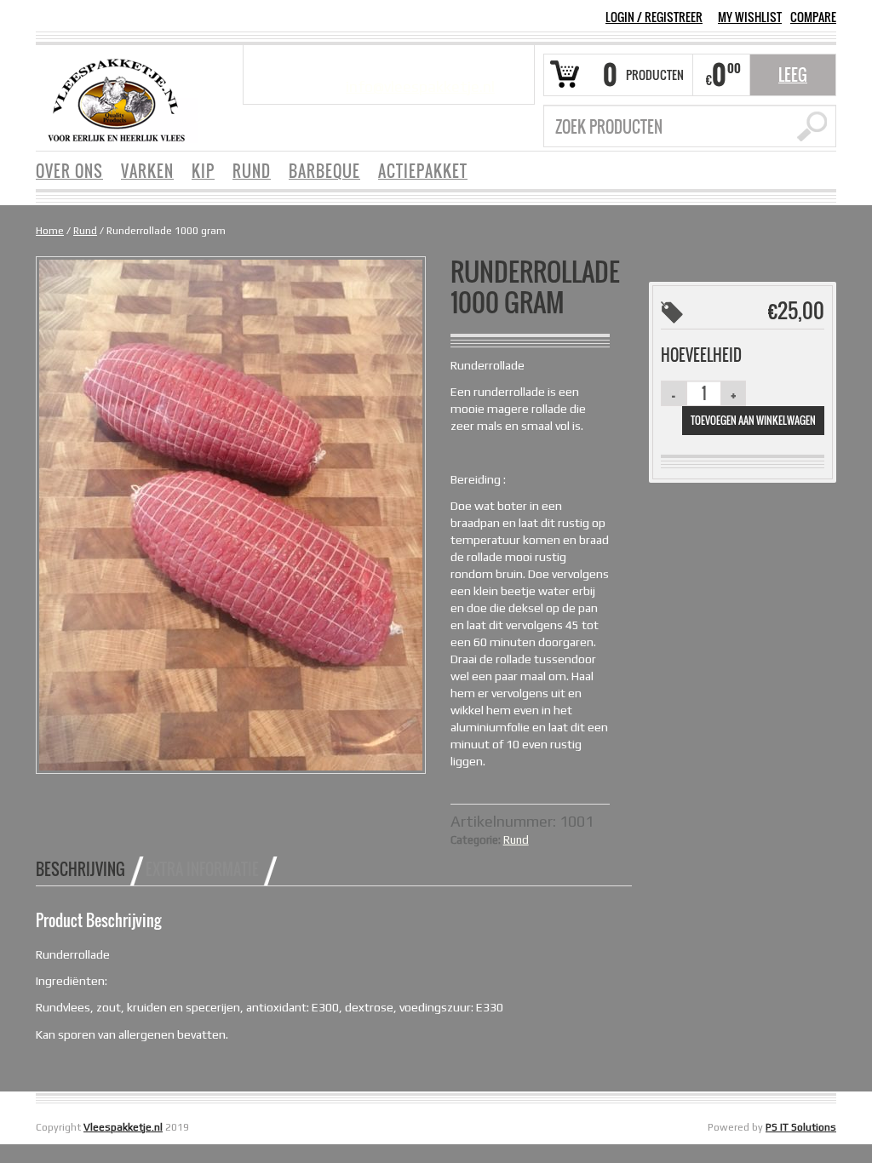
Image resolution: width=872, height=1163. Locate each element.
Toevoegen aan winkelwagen (753, 420)
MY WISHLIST (750, 17)
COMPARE (813, 17)
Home (50, 231)
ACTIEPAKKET (423, 171)
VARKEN (147, 171)
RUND (251, 171)
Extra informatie (202, 869)
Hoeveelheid (701, 355)
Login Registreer (654, 17)
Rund (85, 231)
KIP (203, 171)
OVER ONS (69, 171)
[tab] (89, 869)
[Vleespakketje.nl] (116, 99)
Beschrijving (80, 869)
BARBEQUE (324, 171)
